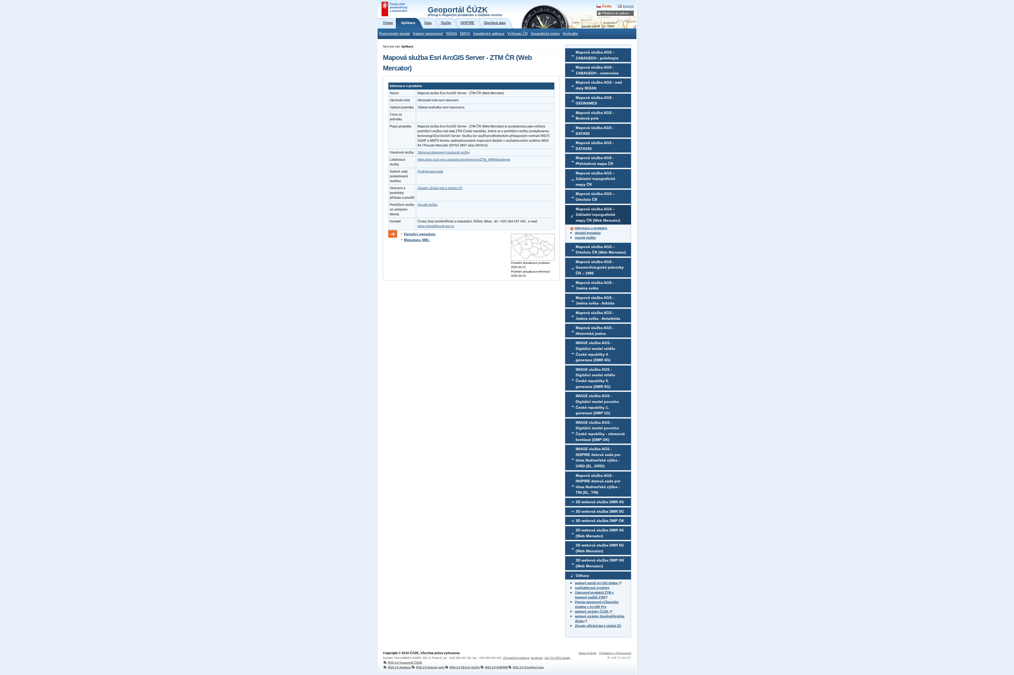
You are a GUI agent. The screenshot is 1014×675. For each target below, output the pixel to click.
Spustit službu (427, 205)
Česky (607, 6)
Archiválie (570, 34)
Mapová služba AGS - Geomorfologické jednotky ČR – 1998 (600, 267)
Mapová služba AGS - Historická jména (595, 331)
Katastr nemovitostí (428, 34)
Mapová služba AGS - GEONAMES (595, 101)
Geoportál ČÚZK (465, 11)
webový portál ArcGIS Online (597, 583)
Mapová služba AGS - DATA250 (595, 146)
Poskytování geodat (394, 34)
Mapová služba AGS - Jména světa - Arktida (595, 301)
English (628, 6)
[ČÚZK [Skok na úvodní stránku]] (395, 9)
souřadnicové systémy (592, 588)
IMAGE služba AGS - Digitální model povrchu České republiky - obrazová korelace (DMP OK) (600, 431)
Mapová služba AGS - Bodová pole (595, 116)
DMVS (465, 34)
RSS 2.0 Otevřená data (528, 667)
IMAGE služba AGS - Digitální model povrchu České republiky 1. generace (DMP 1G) (597, 404)
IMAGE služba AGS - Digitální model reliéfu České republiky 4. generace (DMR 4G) (595, 351)
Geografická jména (545, 34)
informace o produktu (591, 228)
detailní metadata (588, 233)
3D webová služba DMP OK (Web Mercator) (600, 563)
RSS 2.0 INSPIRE (496, 667)
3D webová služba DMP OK (600, 521)
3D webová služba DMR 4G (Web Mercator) (600, 533)
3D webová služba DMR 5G (600, 511)
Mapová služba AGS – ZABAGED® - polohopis (597, 55)
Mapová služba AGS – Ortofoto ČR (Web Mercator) (601, 250)
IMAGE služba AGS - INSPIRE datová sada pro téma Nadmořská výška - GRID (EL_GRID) (598, 457)
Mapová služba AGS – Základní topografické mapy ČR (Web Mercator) (598, 214)
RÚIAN (451, 34)
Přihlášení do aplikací (615, 13)
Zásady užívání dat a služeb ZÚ (598, 626)
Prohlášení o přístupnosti (615, 653)
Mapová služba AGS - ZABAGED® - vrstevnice (597, 70)
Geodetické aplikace (488, 34)
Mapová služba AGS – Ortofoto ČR (595, 197)
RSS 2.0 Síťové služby (465, 667)
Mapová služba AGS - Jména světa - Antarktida (598, 316)
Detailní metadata (419, 234)
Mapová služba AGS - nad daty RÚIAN (599, 85)
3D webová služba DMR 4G (600, 502)
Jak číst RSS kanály (557, 657)
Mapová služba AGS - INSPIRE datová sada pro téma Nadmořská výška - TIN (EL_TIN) (598, 484)
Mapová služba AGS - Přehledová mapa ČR (595, 161)
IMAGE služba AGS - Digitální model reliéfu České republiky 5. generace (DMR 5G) (595, 378)
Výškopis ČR (518, 34)
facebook (537, 657)
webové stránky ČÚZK (592, 612)
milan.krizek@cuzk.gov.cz (435, 226)
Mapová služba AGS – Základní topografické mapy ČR (595, 179)
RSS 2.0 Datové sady (430, 667)
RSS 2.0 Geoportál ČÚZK (405, 662)
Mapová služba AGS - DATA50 (595, 131)
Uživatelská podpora (516, 657)
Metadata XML (417, 240)
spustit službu (585, 238)
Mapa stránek (588, 653)
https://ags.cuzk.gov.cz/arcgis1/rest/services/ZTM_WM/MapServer (463, 159)
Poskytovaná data (430, 171)
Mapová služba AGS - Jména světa (595, 286)
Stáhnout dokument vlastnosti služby (443, 152)
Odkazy (582, 575)
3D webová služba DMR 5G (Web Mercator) (600, 548)
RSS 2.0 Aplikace (399, 667)
